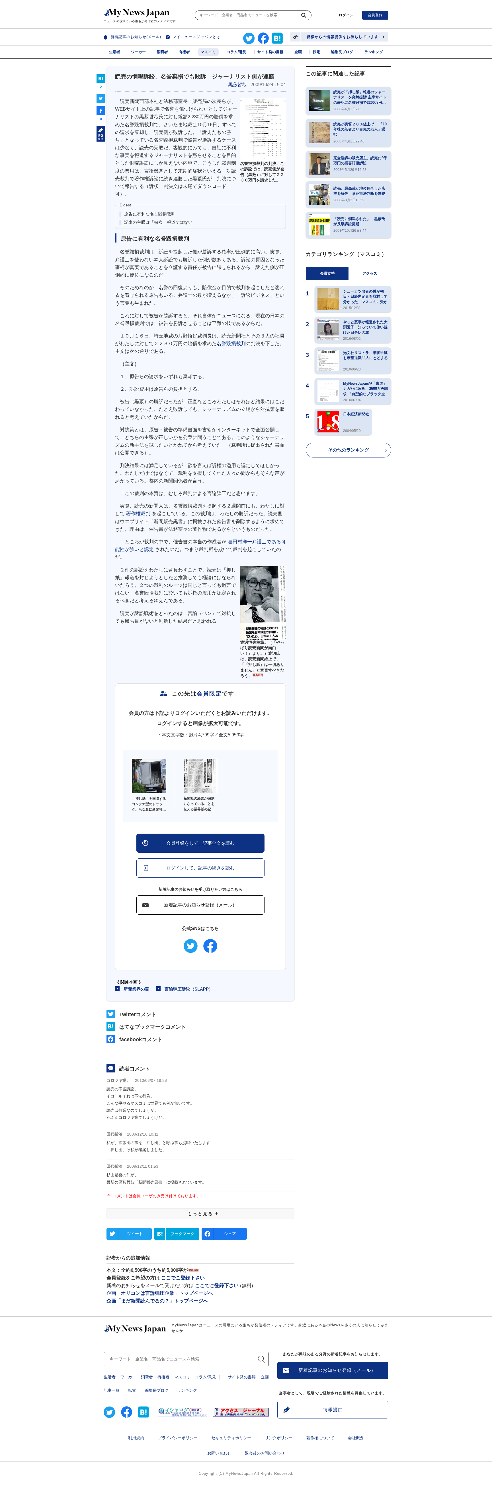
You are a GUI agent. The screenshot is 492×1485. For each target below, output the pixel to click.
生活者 (114, 52)
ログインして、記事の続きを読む (200, 867)
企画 (298, 52)
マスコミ (208, 52)
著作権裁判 (138, 513)
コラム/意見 (236, 52)
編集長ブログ (342, 52)
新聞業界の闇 (136, 989)
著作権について (320, 1438)
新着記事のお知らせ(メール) (135, 37)
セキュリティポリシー (231, 1438)
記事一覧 (112, 1390)
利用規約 (136, 1438)
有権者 (184, 52)
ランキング (373, 52)
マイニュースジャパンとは (196, 37)
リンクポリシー (279, 1438)
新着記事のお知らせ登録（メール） (200, 904)
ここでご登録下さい (183, 1278)
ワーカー (138, 52)
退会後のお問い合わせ (265, 1453)
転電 (316, 52)
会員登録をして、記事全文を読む (200, 843)
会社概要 (356, 1438)
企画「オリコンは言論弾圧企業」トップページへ (159, 1293)
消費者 (162, 52)
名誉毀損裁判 (231, 343)
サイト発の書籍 (270, 52)
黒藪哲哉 (237, 84)
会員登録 (375, 15)
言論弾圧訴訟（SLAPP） (189, 989)
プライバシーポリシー (178, 1438)
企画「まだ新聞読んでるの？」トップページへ (157, 1301)
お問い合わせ (219, 1453)
